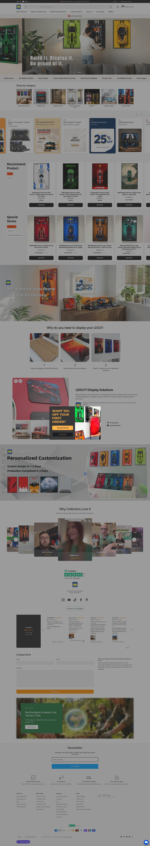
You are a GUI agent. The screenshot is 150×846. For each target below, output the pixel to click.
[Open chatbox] (146, 842)
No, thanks (62, 434)
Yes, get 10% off (62, 428)
